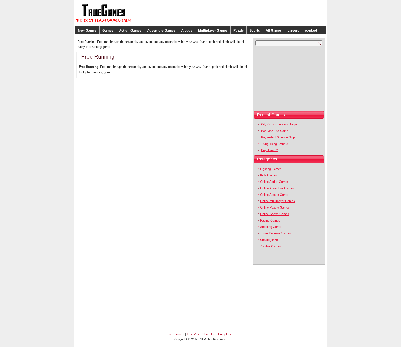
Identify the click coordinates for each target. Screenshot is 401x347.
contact (311, 30)
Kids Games (268, 175)
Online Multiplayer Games (277, 201)
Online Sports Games (274, 214)
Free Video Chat (198, 334)
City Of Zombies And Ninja (279, 124)
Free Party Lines (222, 334)
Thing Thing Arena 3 (274, 144)
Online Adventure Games (277, 188)
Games (107, 30)
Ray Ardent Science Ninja (278, 137)
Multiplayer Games (213, 30)
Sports (254, 30)
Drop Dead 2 (269, 150)
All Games (274, 30)
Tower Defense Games (275, 233)
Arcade (186, 30)
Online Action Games (274, 181)
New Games (87, 30)
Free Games (176, 334)
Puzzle (238, 30)
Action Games (130, 30)
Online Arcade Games (275, 194)
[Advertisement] (289, 12)
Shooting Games (271, 227)
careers (293, 30)
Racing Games (270, 220)
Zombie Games (270, 246)
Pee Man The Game (274, 131)
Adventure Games (161, 30)
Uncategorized (269, 240)
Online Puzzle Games (275, 207)
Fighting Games (270, 169)
